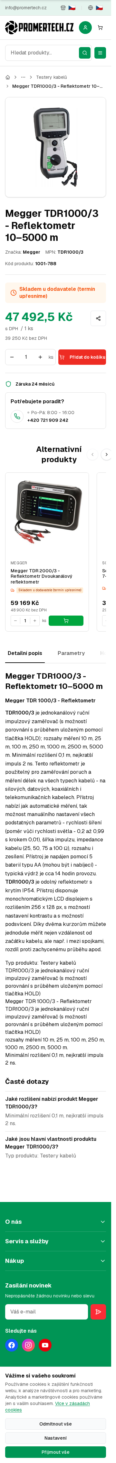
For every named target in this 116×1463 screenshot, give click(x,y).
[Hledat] (85, 53)
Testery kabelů (51, 77)
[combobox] (48, 53)
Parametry (71, 653)
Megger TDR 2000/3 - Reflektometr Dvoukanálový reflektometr (41, 576)
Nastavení (55, 1438)
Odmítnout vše (55, 1424)
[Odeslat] (98, 1312)
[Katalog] (7, 77)
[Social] (11, 1345)
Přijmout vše (56, 1452)
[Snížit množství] (11, 357)
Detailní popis (25, 653)
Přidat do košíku (87, 357)
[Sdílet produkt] (98, 318)
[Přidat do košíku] (66, 621)
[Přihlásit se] (85, 27)
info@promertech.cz (26, 8)
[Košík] (100, 27)
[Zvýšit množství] (40, 357)
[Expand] (23, 77)
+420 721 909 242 (47, 420)
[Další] (106, 454)
